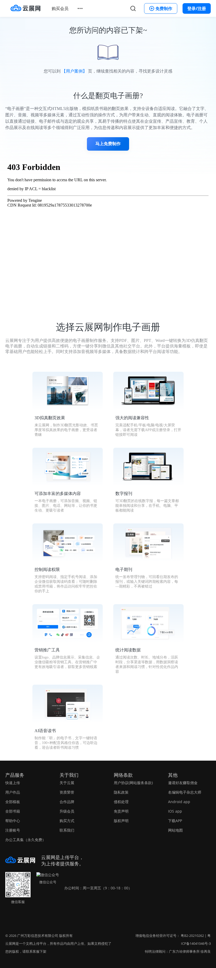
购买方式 (67, 820)
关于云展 (67, 782)
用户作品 (12, 792)
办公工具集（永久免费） (25, 839)
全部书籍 (12, 811)
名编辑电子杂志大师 (184, 792)
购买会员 (60, 8)
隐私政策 (121, 792)
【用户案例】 (74, 71)
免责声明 (121, 811)
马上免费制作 (108, 143)
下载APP (175, 820)
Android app (179, 801)
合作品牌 (67, 801)
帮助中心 (12, 820)
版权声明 (121, 820)
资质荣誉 (67, 792)
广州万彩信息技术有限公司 (37, 935)
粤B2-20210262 (192, 935)
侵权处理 (121, 801)
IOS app (175, 811)
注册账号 (12, 830)
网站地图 (175, 830)
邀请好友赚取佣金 (183, 782)
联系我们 (67, 830)
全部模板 (12, 801)
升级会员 (67, 811)
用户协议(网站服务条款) (133, 782)
